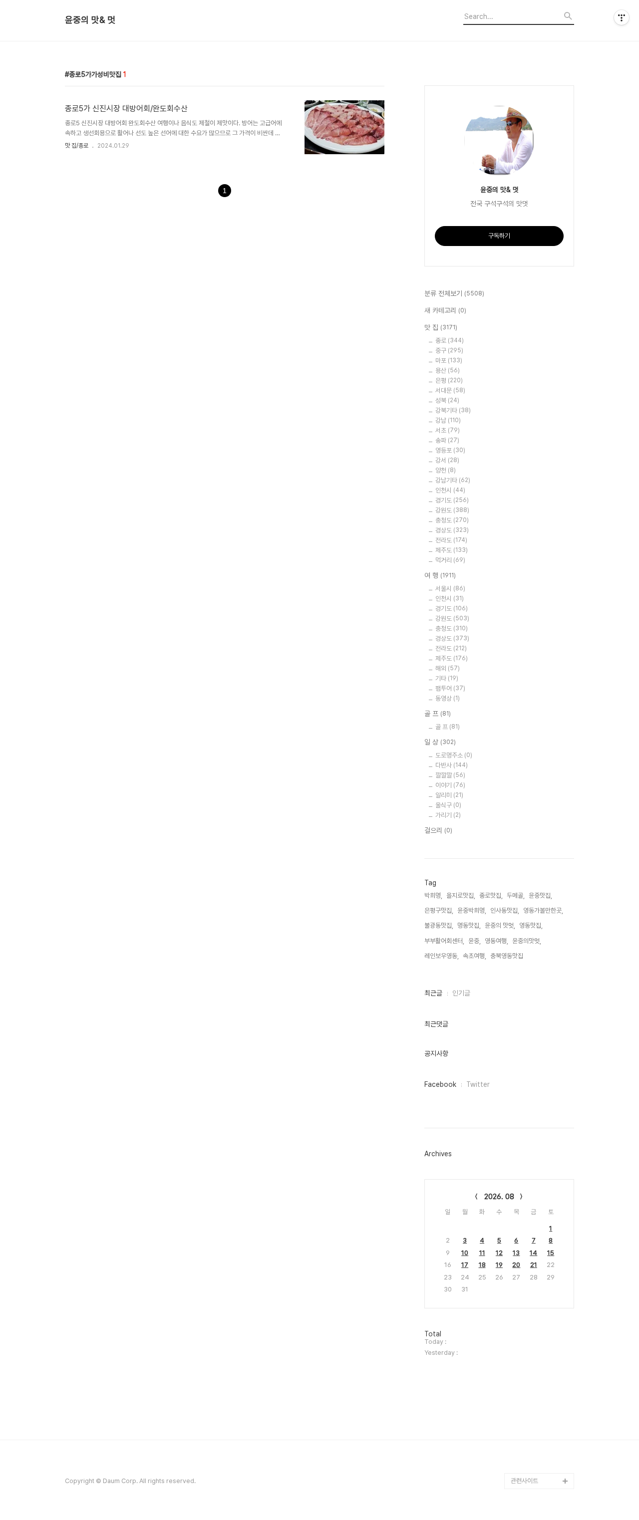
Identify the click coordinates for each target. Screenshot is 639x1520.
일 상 (440, 742)
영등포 (450, 450)
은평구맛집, (438, 910)
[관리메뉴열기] (621, 17)
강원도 (452, 510)
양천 (445, 470)
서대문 (450, 390)
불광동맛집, (438, 925)
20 (516, 1264)
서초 (447, 430)
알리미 (449, 795)
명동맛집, (469, 925)
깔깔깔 (450, 775)
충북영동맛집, (507, 956)
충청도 (452, 520)
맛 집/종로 (76, 145)
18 (482, 1264)
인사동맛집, (504, 910)
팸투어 (450, 688)
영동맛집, (531, 925)
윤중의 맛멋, (500, 925)
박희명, (433, 895)
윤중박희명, (471, 910)
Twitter (478, 1084)
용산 (447, 370)
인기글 (461, 993)
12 (499, 1253)
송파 (447, 440)
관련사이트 (524, 1481)
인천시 (450, 490)
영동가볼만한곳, (543, 910)
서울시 (450, 588)
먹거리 (450, 560)
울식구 (448, 805)
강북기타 (453, 410)
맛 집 (440, 327)
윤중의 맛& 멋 (90, 20)
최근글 (433, 993)
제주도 (451, 550)
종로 (449, 340)
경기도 (452, 500)
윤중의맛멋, (526, 941)
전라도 (451, 540)
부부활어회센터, (444, 941)
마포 (448, 360)
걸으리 (438, 830)
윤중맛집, (540, 895)
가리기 (448, 815)
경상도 (452, 530)
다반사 (451, 765)
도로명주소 (453, 755)
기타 (446, 678)
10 (464, 1253)
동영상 (447, 698)
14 (533, 1253)
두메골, (516, 895)
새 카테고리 (445, 310)
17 (464, 1264)
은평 (449, 380)
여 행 (440, 575)
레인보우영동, (441, 956)
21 (533, 1264)
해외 (447, 668)
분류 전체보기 (454, 293)
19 (499, 1264)
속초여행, (474, 956)
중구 (449, 350)
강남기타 (452, 480)
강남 (448, 420)
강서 (447, 460)
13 (516, 1253)
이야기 (450, 785)
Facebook (440, 1084)
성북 (447, 400)
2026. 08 (499, 1196)
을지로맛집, (460, 895)
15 (550, 1253)
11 (482, 1253)
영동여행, (496, 941)
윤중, (474, 941)
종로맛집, (491, 895)
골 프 (437, 714)
